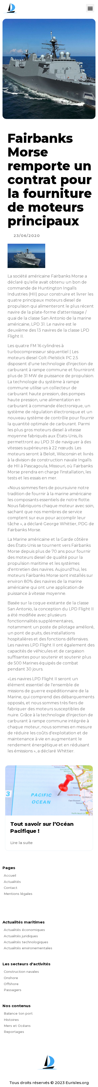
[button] (90, 8)
